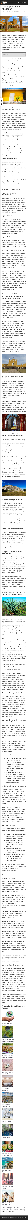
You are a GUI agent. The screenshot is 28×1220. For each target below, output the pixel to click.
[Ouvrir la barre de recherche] (18, 2)
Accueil (4, 1207)
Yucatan (16, 1210)
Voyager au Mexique (13, 1207)
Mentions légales (5, 1217)
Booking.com (22, 866)
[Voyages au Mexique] (4, 2)
